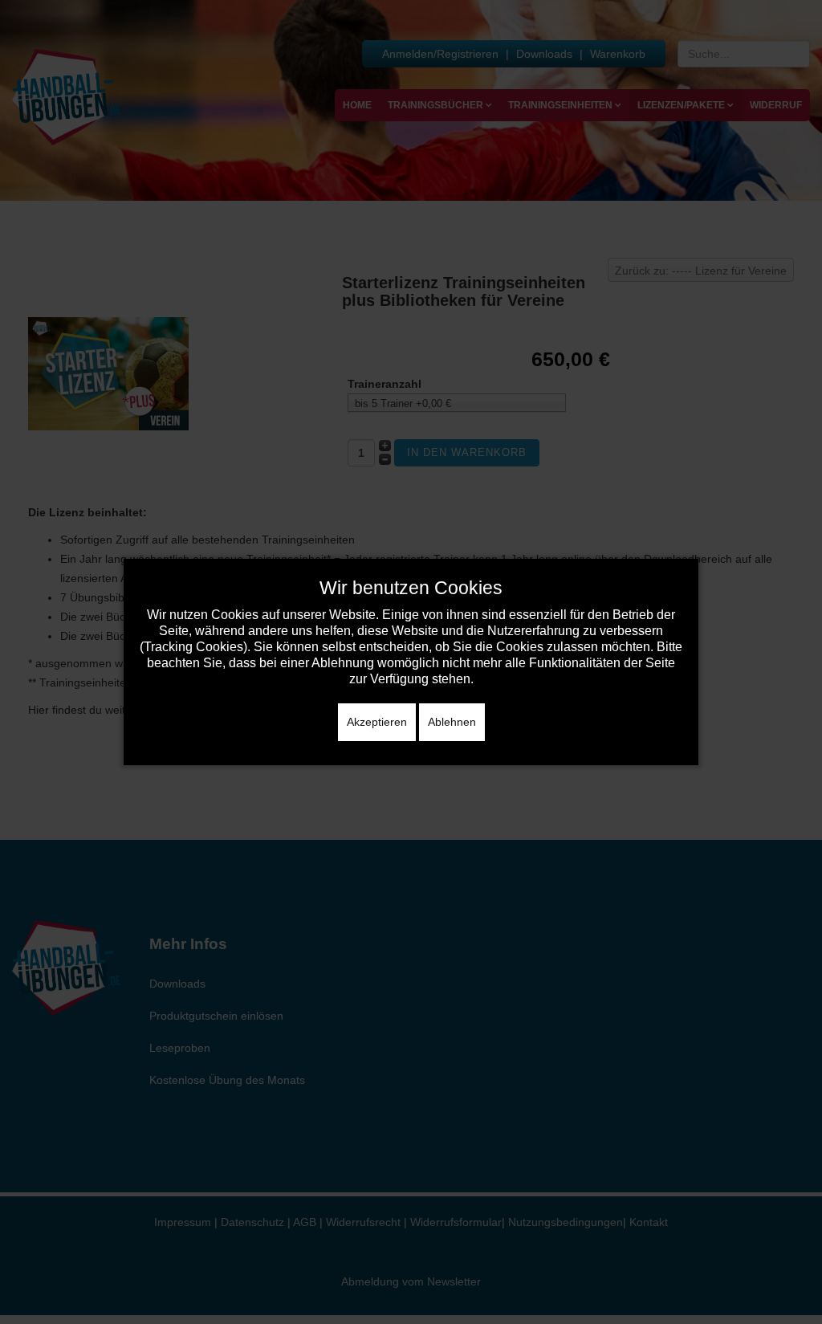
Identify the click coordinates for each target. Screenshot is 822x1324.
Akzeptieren (377, 721)
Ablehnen (452, 721)
